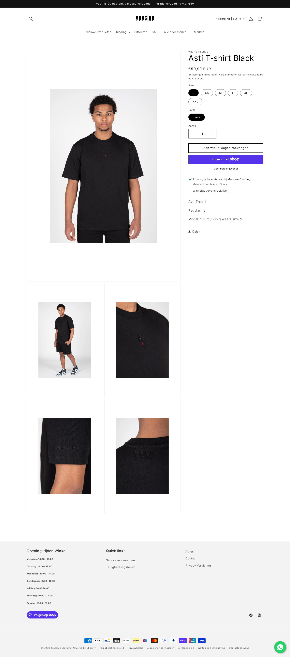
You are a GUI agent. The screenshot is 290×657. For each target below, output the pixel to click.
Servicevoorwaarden (120, 560)
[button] (31, 18)
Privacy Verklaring (198, 565)
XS (207, 92)
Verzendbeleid (186, 648)
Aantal (192, 126)
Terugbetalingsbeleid (121, 567)
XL (246, 92)
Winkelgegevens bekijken (210, 190)
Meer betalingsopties (226, 168)
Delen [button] (196, 231)
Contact (190, 558)
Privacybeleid (135, 648)
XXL (195, 101)
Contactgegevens (239, 648)
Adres (189, 551)
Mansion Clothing (61, 648)
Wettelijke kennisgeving (211, 648)
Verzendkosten (228, 74)
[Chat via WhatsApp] (280, 647)
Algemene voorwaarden (160, 648)
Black (197, 117)
